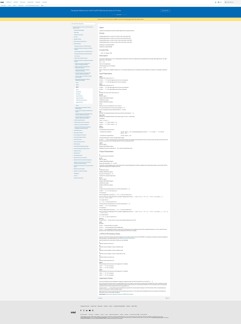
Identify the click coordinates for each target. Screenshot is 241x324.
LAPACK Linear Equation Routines (80, 58)
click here (129, 19)
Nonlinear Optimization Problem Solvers (82, 148)
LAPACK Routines (77, 43)
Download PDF (165, 10)
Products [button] (9, 2)
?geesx (77, 84)
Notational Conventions (78, 34)
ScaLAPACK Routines (78, 130)
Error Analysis (77, 56)
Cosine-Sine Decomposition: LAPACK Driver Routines (83, 111)
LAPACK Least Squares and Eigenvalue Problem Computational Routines (82, 64)
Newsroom (100, 306)
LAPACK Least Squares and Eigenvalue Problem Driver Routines (82, 67)
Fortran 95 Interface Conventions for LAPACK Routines (83, 49)
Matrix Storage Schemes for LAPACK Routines (83, 51)
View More (119, 14)
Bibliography (76, 173)
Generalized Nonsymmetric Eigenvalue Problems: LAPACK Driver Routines (83, 117)
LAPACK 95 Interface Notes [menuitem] (81, 100)
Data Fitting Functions (78, 155)
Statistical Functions (78, 139)
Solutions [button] (22, 2)
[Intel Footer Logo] (73, 312)
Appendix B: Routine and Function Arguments (83, 159)
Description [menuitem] (78, 93)
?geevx (77, 105)
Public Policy (134, 306)
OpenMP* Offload (77, 39)
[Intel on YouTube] (90, 311)
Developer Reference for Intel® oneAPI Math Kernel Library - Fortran (83, 27)
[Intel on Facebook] (81, 311)
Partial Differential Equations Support (81, 146)
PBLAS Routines (77, 144)
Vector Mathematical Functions (80, 137)
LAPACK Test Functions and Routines (81, 124)
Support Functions (77, 150)
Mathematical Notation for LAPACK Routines (83, 53)
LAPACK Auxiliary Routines (79, 120)
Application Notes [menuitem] (79, 102)
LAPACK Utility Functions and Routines (81, 122)
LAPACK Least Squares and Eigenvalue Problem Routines (83, 61)
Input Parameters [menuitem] (79, 96)
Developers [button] (30, 2)
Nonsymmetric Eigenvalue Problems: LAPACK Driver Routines (82, 80)
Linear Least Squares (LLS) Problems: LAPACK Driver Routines (82, 70)
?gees (77, 82)
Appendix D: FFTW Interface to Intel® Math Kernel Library (83, 166)
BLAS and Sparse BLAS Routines (80, 41)
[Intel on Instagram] (93, 311)
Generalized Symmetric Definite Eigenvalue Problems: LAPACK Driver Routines (83, 114)
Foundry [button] (44, 2)
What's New (76, 32)
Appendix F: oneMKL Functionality (80, 171)
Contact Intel (93, 306)
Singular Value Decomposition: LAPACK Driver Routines (83, 108)
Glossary (76, 175)
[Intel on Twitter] (84, 311)
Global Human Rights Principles (157, 317)
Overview (76, 36)
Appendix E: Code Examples (79, 168)
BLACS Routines (77, 153)
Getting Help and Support (79, 30)
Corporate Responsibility (119, 306)
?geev (77, 87)
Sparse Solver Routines (78, 132)
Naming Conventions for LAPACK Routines (82, 46)
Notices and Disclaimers (78, 178)
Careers (110, 306)
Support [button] (16, 2)
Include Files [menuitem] (78, 91)
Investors (106, 306)
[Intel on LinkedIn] (87, 311)
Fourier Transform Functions (79, 141)
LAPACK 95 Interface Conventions (127, 238)
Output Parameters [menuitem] (80, 98)
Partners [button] (37, 2)
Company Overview (84, 306)
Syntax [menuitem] (77, 89)
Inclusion (128, 306)
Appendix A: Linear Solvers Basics (80, 157)
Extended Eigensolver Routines (80, 134)
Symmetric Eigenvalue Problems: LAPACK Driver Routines (83, 77)
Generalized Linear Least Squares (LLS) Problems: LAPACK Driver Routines (83, 73)
